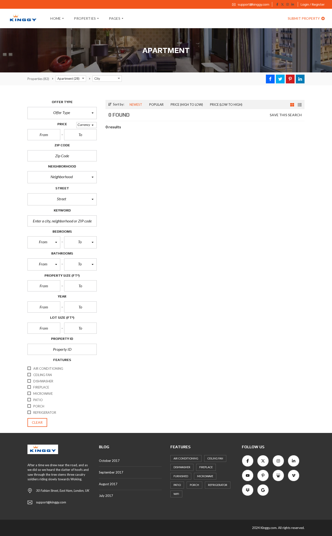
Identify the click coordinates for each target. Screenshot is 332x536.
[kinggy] (23, 18)
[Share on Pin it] (290, 79)
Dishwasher (182, 467)
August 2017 (108, 484)
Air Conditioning (186, 458)
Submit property (304, 18)
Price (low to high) (226, 104)
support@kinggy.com (253, 4)
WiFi (176, 493)
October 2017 (109, 461)
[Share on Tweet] (280, 79)
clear (37, 422)
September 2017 (111, 472)
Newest (136, 104)
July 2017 (106, 496)
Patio (177, 484)
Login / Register (313, 4)
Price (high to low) (187, 104)
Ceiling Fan (215, 458)
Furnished (181, 476)
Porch (194, 484)
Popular (156, 104)
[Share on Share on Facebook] (270, 79)
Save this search (286, 115)
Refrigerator (217, 484)
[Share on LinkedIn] (300, 79)
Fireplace (206, 467)
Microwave (205, 476)
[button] (62, 113)
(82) (38, 79)
